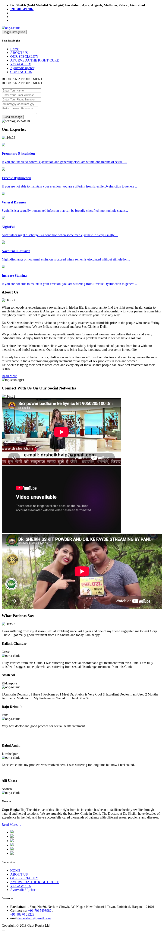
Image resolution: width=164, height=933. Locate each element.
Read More (9, 376)
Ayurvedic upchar (22, 68)
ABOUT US (19, 52)
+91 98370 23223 (22, 914)
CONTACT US (21, 72)
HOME (15, 870)
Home (14, 49)
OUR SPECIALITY (24, 56)
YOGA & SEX (20, 64)
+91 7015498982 (40, 910)
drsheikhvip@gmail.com (34, 918)
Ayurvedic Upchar (22, 890)
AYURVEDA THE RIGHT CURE (34, 60)
